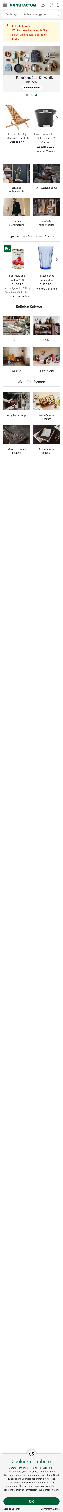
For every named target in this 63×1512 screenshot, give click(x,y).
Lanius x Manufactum (16, 223)
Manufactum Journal (46, 451)
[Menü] (5, 4)
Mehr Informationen (50, 1508)
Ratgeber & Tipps (17, 415)
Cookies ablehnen (11, 1508)
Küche (46, 340)
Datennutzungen (13, 1475)
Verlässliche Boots (46, 187)
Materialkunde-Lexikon (17, 451)
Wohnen (16, 370)
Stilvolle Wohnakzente (16, 189)
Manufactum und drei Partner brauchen (29, 1467)
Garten (16, 340)
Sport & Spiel (46, 370)
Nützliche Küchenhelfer (46, 223)
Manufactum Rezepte (46, 417)
